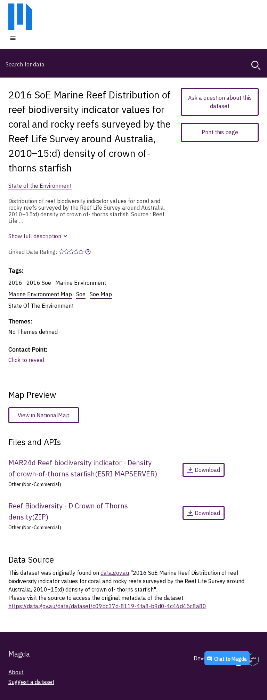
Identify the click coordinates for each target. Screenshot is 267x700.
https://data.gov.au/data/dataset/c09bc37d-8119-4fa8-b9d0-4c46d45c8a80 (107, 606)
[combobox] (133, 64)
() (82, 468)
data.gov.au (114, 572)
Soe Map (101, 294)
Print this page (220, 132)
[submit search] (256, 65)
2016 (15, 282)
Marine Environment (80, 282)
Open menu (33, 37)
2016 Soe (38, 282)
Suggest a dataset (31, 681)
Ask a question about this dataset (220, 102)
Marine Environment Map (40, 294)
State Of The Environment (41, 305)
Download (207, 469)
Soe (81, 294)
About (16, 672)
